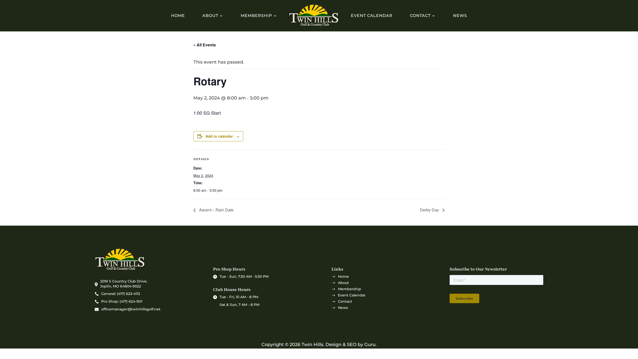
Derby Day (430, 210)
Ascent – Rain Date (216, 210)
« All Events (204, 45)
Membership (256, 15)
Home (178, 15)
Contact (420, 15)
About (210, 15)
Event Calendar (372, 15)
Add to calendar (219, 136)
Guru (370, 344)
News (460, 15)
